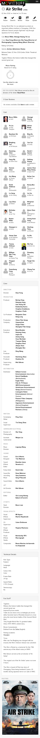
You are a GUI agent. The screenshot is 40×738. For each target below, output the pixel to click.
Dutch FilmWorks (22, 376)
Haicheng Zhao (21, 357)
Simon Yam (13, 236)
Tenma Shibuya (12, 245)
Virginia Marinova (22, 528)
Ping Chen (19, 417)
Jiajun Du (19, 335)
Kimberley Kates (21, 307)
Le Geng (12, 193)
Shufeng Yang (30, 228)
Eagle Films (20, 381)
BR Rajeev (19, 515)
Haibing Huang (30, 160)
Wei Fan (30, 244)
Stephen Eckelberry (23, 309)
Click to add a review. (25, 105)
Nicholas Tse (12, 211)
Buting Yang (20, 300)
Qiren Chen (31, 210)
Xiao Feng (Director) (13, 40)
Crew (5, 283)
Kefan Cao (31, 176)
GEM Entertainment (23, 385)
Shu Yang (19, 432)
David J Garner (29, 152)
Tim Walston (20, 459)
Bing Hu (30, 134)
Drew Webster (21, 473)
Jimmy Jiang (20, 337)
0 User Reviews (9, 99)
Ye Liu (27, 37)
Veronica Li (19, 464)
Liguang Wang (21, 447)
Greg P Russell (21, 478)
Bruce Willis (9, 37)
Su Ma (29, 236)
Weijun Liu (19, 438)
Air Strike (14, 8)
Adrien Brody (29, 126)
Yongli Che (31, 261)
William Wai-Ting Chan (12, 254)
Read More (21, 93)
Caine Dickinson (21, 522)
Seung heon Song (31, 219)
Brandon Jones (21, 462)
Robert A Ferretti (22, 498)
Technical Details (9, 554)
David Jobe (19, 470)
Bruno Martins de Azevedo (25, 543)
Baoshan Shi (13, 134)
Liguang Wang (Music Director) (23, 42)
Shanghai (6, 635)
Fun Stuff (7, 598)
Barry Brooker (20, 330)
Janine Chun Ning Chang (31, 169)
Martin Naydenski (22, 517)
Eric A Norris (20, 457)
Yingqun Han (12, 262)
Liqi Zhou (12, 202)
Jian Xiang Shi (21, 304)
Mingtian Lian (30, 203)
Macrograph (20, 538)
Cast (5, 112)
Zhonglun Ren (20, 348)
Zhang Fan (31, 269)
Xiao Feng (19, 293)
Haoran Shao (11, 169)
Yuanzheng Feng (13, 270)
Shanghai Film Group (23, 327)
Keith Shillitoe (12, 186)
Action (9, 49)
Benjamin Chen (21, 314)
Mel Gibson (20, 362)
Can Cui (30, 143)
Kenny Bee (31, 185)
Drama (23, 49)
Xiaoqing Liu (30, 253)
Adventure (16, 49)
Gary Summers (21, 475)
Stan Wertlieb (21, 339)
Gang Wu (12, 159)
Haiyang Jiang (20, 302)
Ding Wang (19, 351)
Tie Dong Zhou (21, 423)
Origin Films (20, 325)
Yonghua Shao (21, 343)
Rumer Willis (11, 219)
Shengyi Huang (19, 37)
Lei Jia (29, 193)
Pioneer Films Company (24, 398)
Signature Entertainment (25, 403)
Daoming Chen (12, 152)
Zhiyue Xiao (20, 346)
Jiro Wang (12, 176)
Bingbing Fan (12, 143)
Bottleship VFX (21, 536)
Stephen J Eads (21, 311)
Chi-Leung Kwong (22, 496)
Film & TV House (22, 383)
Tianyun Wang (21, 341)
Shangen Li (13, 227)
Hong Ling (19, 317)
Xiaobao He (20, 359)
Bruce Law (19, 505)
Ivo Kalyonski (20, 546)
